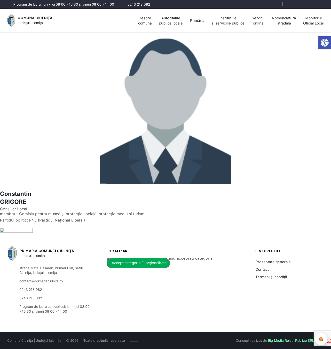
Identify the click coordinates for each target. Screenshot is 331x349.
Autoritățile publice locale (171, 20)
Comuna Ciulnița (35, 18)
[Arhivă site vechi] (321, 4)
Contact (262, 269)
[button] (274, 5)
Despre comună (145, 20)
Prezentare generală (273, 262)
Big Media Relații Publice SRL (291, 340)
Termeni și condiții (271, 277)
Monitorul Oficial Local (313, 20)
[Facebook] (292, 4)
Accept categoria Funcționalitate (139, 263)
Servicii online (258, 20)
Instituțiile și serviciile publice (228, 20)
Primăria (197, 20)
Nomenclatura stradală (284, 20)
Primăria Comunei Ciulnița (47, 251)
